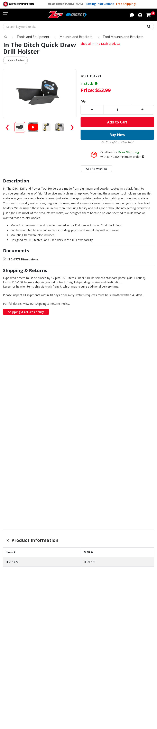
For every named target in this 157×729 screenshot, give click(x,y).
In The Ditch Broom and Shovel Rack (109, 410)
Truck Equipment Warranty (24, 617)
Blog (6, 582)
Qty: (84, 101)
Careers (87, 611)
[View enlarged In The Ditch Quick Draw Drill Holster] (39, 93)
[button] (140, 14)
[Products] (5, 36)
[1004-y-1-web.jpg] (17, 393)
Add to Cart (117, 122)
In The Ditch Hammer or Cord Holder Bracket (78, 412)
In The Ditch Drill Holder (17, 491)
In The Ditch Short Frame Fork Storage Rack (48, 412)
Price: (87, 90)
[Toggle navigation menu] (5, 14)
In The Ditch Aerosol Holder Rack (139, 493)
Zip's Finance (13, 641)
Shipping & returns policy (26, 312)
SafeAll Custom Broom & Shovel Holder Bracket (139, 412)
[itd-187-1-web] (140, 476)
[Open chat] (132, 14)
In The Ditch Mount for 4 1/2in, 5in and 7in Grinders (109, 495)
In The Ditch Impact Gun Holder (47, 493)
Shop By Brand (92, 570)
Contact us (11, 605)
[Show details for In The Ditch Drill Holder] (17, 476)
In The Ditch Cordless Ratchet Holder (78, 493)
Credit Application (16, 646)
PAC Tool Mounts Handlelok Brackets (17, 412)
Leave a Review (15, 60)
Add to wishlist (96, 169)
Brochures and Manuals (99, 582)
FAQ (6, 623)
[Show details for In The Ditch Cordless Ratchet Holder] (78, 476)
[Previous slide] (10, 416)
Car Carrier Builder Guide (100, 576)
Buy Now (117, 134)
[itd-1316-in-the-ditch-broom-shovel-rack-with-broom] (109, 393)
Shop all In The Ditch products (100, 44)
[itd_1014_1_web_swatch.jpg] (48, 393)
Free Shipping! (126, 4)
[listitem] (20, 127)
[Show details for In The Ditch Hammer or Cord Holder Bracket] (78, 393)
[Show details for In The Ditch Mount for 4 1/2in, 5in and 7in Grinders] (109, 476)
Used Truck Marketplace (65, 3)
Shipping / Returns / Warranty (26, 611)
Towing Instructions (99, 4)
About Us (88, 605)
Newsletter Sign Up (28, 546)
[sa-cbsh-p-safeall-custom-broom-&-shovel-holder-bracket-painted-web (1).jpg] (140, 393)
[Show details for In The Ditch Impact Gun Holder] (48, 476)
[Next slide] (147, 416)
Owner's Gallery (15, 587)
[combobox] (78, 26)
